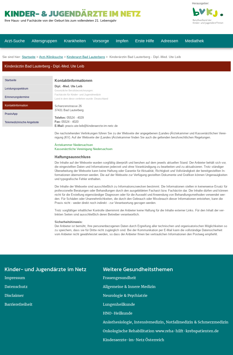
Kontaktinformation (16, 105)
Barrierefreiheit (19, 304)
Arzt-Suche (15, 41)
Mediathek (194, 41)
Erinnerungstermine (17, 97)
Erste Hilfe (144, 41)
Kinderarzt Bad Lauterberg (86, 57)
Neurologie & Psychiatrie (125, 295)
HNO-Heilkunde (117, 313)
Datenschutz (16, 286)
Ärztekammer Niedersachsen (74, 145)
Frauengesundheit (119, 277)
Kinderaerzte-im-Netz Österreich (133, 340)
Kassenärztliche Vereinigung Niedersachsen (83, 149)
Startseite (28, 57)
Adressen (169, 41)
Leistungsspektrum (16, 88)
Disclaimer (14, 295)
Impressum (15, 277)
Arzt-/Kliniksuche (51, 57)
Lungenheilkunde (119, 304)
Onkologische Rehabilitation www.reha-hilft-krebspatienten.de (161, 331)
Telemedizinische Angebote (22, 122)
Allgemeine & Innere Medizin (129, 286)
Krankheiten (75, 41)
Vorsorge (101, 41)
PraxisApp (11, 113)
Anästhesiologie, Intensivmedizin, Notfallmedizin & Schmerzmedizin (165, 322)
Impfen (122, 41)
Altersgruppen (44, 41)
